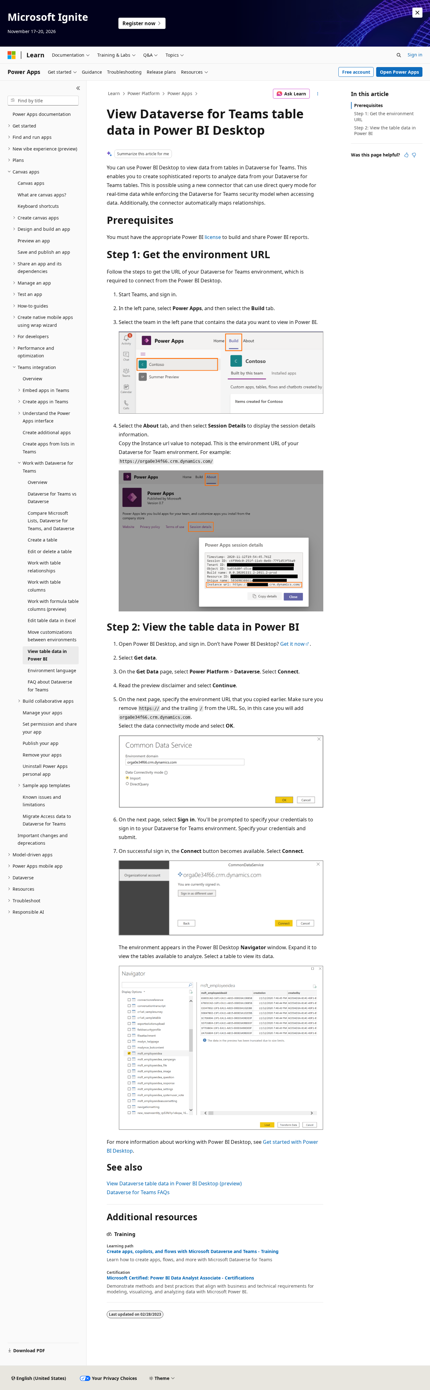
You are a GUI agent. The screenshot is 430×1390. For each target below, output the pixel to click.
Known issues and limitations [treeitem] (42, 801)
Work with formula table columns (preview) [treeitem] (53, 605)
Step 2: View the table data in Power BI (385, 130)
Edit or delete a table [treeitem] (50, 551)
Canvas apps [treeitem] (31, 183)
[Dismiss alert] (417, 13)
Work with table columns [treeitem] (44, 586)
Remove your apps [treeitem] (42, 755)
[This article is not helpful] (414, 155)
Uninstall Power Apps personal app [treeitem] (45, 770)
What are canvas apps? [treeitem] (42, 195)
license (213, 237)
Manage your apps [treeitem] (42, 713)
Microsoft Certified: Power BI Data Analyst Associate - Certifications (180, 1278)
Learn (114, 93)
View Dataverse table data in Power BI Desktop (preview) (174, 1183)
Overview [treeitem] (32, 379)
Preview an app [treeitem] (34, 241)
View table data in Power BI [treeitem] (47, 655)
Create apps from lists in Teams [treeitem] (49, 448)
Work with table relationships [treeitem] (44, 567)
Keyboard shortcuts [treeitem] (38, 206)
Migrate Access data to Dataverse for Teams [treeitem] (47, 820)
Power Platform (143, 93)
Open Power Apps (399, 72)
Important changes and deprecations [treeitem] (43, 839)
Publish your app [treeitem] (41, 743)
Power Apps (179, 93)
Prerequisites (368, 105)
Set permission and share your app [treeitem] (50, 728)
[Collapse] (78, 88)
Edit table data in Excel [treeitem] (52, 620)
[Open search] (399, 55)
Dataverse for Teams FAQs (138, 1192)
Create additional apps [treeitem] (47, 432)
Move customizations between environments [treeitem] (52, 636)
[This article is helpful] (406, 155)
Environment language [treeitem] (52, 670)
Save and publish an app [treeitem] (44, 252)
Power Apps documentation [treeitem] (42, 114)
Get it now (292, 643)
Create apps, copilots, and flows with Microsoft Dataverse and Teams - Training (193, 1251)
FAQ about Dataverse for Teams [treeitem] (50, 686)
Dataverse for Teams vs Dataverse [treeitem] (52, 498)
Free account (356, 72)
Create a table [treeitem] (42, 540)
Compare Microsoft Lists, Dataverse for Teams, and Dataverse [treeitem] (51, 520)
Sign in (415, 55)
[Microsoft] (12, 55)
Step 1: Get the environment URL (384, 116)
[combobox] (43, 101)
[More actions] (317, 94)
